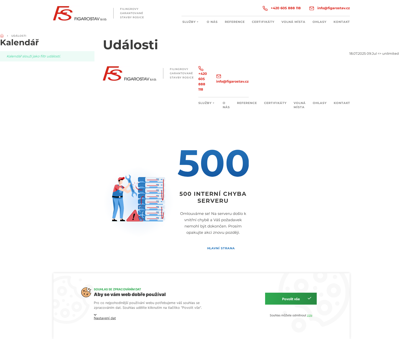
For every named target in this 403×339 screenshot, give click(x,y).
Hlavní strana (221, 248)
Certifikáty (263, 22)
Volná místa (293, 22)
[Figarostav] (80, 13)
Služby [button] (189, 22)
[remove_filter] (401, 54)
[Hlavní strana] (2, 36)
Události (18, 35)
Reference (235, 22)
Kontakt (342, 22)
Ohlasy (319, 22)
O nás (212, 22)
